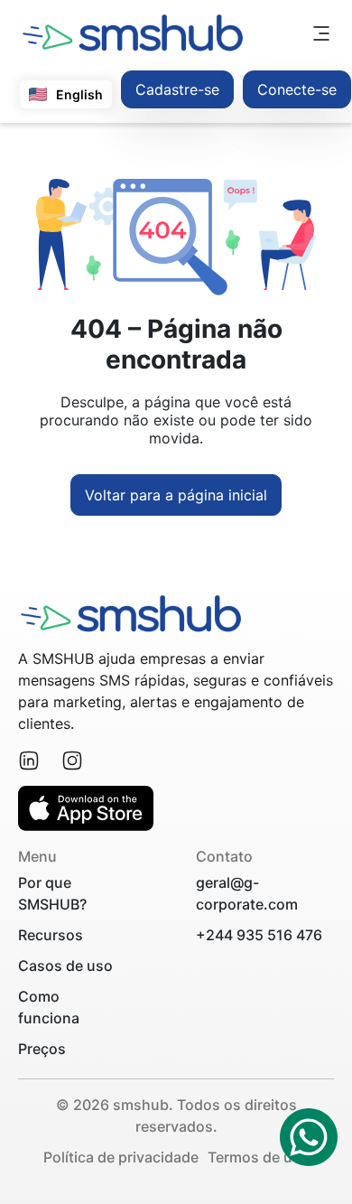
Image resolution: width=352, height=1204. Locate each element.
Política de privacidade (121, 1157)
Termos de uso (259, 1157)
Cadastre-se (177, 89)
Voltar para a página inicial (176, 495)
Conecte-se (297, 89)
